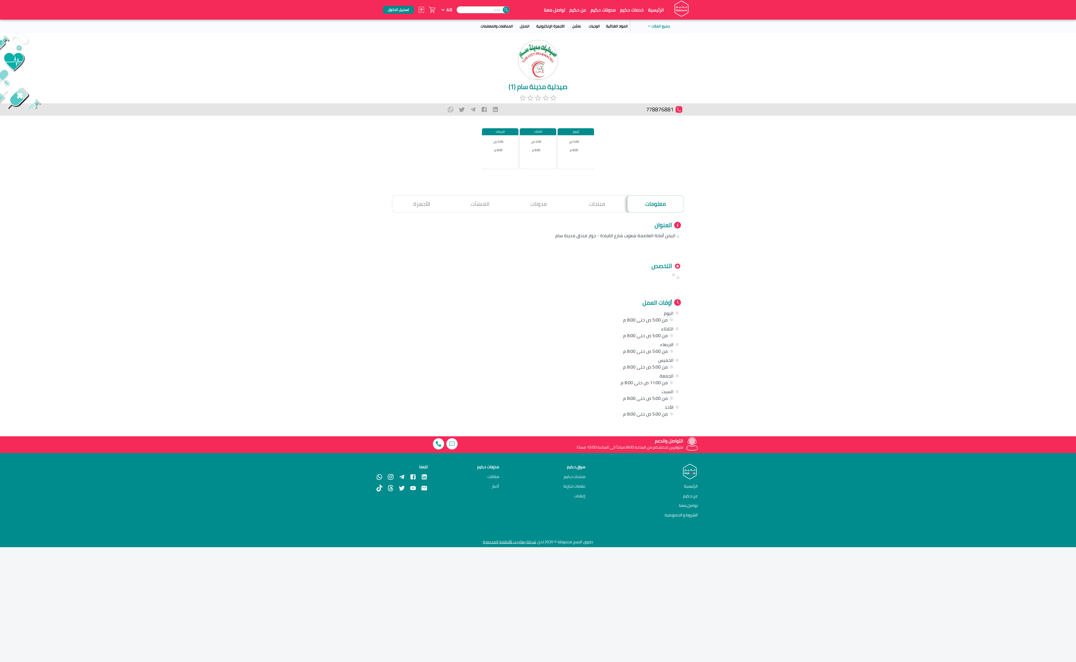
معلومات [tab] (655, 204)
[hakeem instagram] (390, 477)
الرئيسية (656, 9)
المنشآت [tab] (480, 204)
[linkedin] (495, 109)
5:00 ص (574, 141)
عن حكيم (577, 9)
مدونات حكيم (603, 10)
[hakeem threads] (390, 488)
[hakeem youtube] (413, 488)
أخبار (495, 486)
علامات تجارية (574, 486)
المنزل (524, 26)
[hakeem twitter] (401, 488)
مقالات (493, 477)
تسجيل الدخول (398, 9)
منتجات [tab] (597, 204)
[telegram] (473, 109)
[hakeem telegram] (401, 477)
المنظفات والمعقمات (497, 26)
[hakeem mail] (424, 488)
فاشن (576, 26)
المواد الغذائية (617, 26)
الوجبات (594, 26)
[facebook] (484, 109)
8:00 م (574, 150)
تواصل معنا (554, 9)
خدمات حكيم (632, 10)
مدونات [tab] (538, 204)
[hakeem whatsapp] (379, 477)
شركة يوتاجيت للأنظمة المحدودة (509, 542)
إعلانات (579, 496)
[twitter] (461, 109)
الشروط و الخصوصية (681, 515)
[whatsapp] (450, 109)
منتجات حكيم (575, 477)
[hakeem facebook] (413, 477)
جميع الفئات (660, 26)
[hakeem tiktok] (379, 488)
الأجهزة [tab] (421, 204)
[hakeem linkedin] (424, 476)
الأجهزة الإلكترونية (550, 26)
